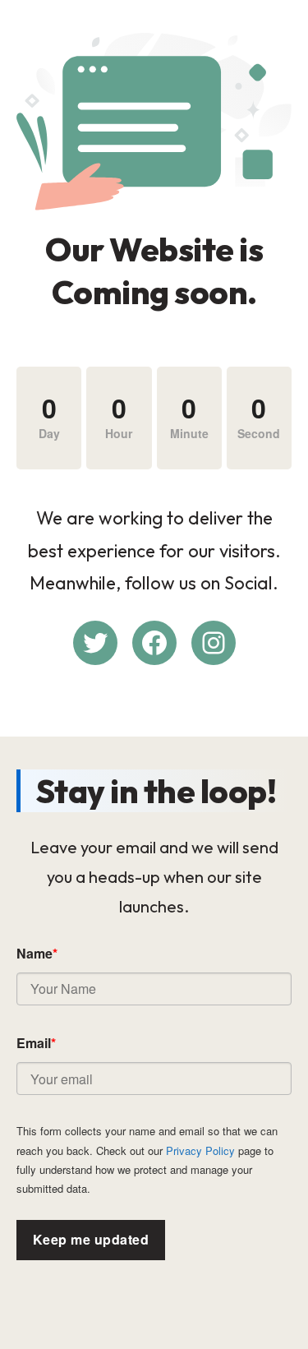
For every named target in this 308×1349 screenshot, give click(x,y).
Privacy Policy (200, 1150)
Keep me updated (91, 1239)
